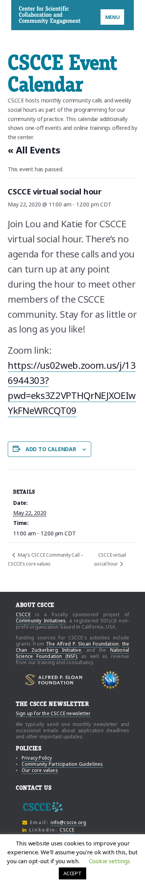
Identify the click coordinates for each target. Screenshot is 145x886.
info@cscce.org (68, 822)
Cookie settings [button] (109, 861)
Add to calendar (51, 449)
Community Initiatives (41, 620)
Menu (112, 17)
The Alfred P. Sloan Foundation (82, 644)
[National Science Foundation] (110, 680)
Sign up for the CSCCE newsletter (53, 713)
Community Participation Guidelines (62, 764)
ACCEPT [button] (72, 873)
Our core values (40, 770)
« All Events (34, 149)
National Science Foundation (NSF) (72, 653)
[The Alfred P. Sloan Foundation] (53, 679)
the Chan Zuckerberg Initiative (72, 647)
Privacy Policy (37, 758)
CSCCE (29, 15)
